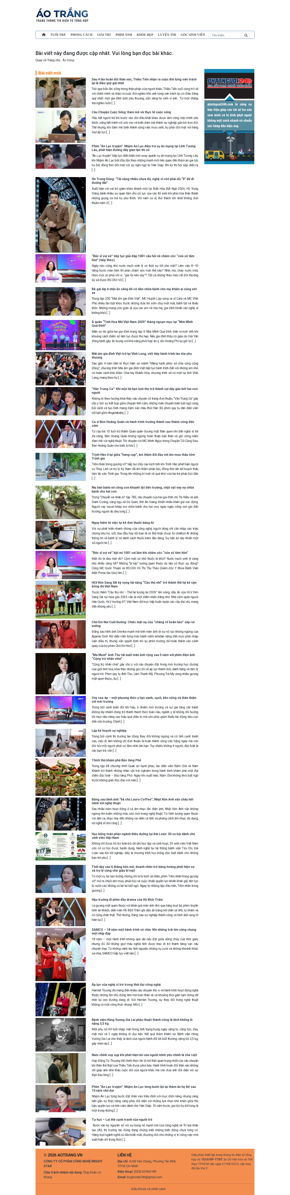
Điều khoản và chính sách (148, 1189)
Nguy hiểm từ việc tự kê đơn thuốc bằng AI (123, 523)
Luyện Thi (167, 34)
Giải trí (104, 34)
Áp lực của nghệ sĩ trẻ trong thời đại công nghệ (126, 984)
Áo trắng (68, 60)
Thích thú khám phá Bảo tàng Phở (116, 760)
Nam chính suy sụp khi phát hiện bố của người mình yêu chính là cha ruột (144, 1055)
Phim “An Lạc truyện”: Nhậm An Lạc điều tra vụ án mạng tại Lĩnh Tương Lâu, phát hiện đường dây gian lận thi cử (144, 148)
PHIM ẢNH (124, 34)
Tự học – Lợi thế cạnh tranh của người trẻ (122, 1119)
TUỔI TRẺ (58, 34)
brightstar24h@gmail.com (144, 1177)
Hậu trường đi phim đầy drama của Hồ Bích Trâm (127, 899)
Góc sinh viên (193, 34)
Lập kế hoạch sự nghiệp (109, 730)
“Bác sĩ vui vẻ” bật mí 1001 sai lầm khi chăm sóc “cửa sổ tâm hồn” (140, 553)
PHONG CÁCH (81, 34)
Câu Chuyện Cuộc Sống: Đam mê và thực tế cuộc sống (131, 112)
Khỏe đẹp (145, 34)
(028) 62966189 (145, 1171)
